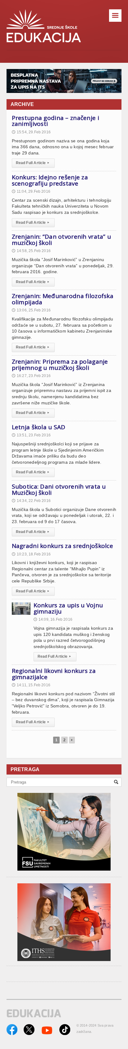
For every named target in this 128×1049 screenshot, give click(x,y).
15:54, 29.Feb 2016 (31, 132)
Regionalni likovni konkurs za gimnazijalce (54, 674)
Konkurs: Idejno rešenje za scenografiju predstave (50, 180)
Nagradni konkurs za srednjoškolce (62, 546)
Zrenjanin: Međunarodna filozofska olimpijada (62, 299)
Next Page (72, 740)
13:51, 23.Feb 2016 (31, 435)
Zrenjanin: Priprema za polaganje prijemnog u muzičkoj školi (60, 364)
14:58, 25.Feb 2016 (31, 251)
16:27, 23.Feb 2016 (31, 376)
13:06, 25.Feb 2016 (31, 310)
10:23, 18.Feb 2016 (31, 554)
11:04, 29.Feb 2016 (31, 191)
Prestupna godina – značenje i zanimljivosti (55, 121)
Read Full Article (32, 163)
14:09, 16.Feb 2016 (53, 619)
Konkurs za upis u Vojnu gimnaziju (68, 608)
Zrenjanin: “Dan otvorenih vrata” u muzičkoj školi (61, 239)
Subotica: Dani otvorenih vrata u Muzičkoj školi (59, 489)
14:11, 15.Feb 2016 (31, 685)
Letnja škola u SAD (39, 427)
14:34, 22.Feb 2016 (31, 501)
